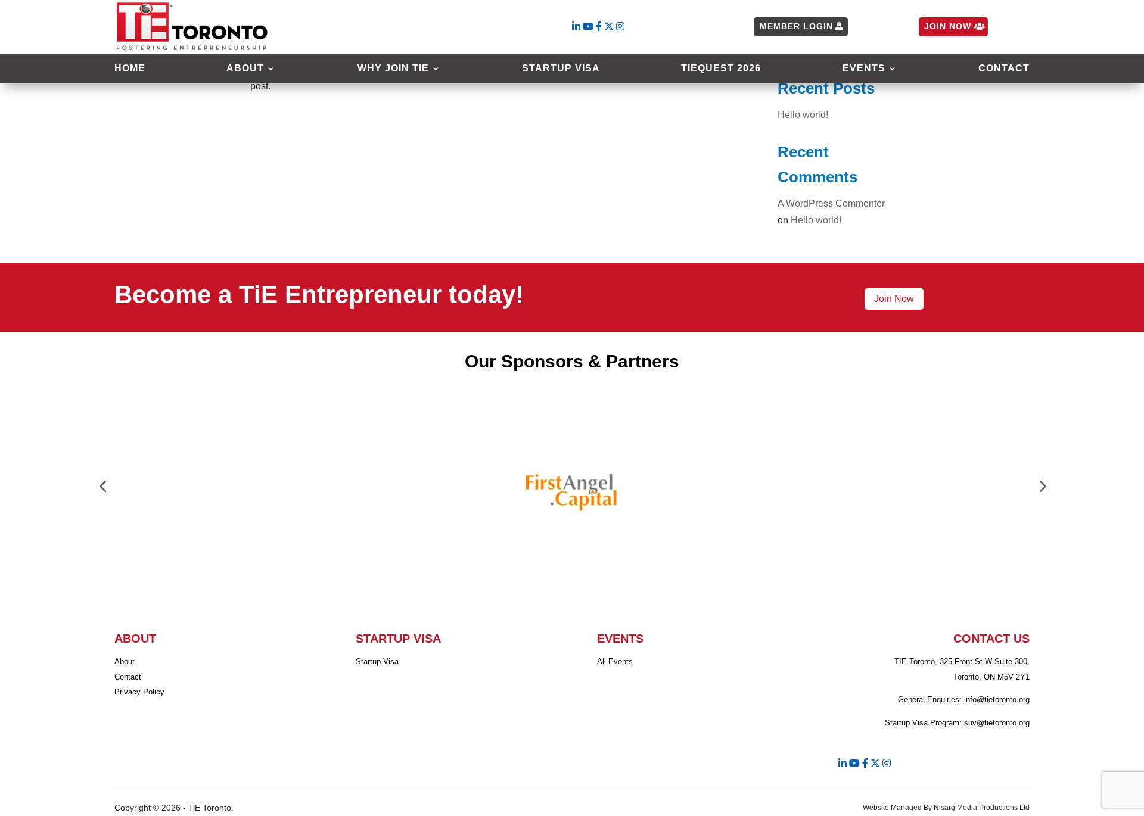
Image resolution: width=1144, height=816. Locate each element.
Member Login (796, 26)
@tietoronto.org (1003, 699)
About (245, 68)
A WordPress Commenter (831, 203)
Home (129, 68)
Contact (1004, 68)
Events (864, 68)
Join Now (947, 26)
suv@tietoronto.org (997, 722)
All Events (615, 661)
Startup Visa (561, 68)
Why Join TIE (393, 68)
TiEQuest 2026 (721, 68)
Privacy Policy (139, 691)
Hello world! (803, 115)
